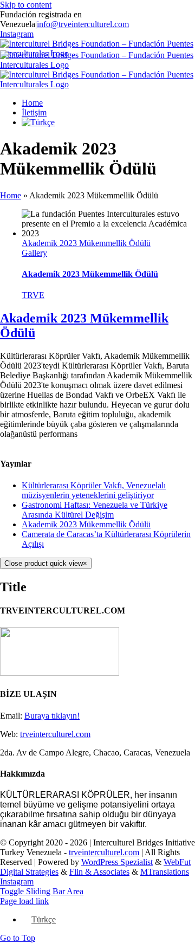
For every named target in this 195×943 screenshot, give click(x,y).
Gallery (34, 252)
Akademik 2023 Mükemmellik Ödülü (86, 243)
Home (10, 195)
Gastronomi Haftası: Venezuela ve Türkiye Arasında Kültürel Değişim (94, 509)
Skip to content (25, 4)
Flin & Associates (99, 871)
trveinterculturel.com (55, 734)
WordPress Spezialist (117, 862)
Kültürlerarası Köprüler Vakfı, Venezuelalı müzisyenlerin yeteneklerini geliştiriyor (94, 490)
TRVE (33, 295)
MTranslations (164, 871)
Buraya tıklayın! (52, 715)
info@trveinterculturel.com (83, 24)
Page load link (24, 901)
